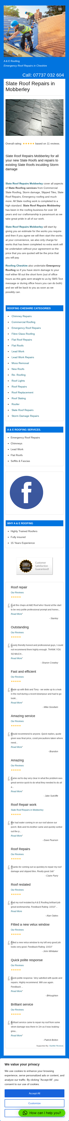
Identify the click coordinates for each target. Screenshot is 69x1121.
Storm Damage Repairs (25, 415)
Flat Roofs (18, 345)
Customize (34, 1103)
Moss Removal (20, 363)
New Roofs (18, 368)
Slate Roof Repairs (22, 410)
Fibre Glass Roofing (23, 333)
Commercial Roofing (23, 322)
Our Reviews (17, 592)
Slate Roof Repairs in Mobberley (27, 810)
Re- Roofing (19, 374)
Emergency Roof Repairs (26, 327)
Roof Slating (19, 398)
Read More (16, 614)
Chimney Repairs (22, 316)
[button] (41, 1113)
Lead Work (18, 351)
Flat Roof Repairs (22, 339)
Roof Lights (18, 380)
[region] (34, 1089)
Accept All (34, 1093)
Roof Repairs (19, 386)
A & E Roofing (12, 61)
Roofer (16, 404)
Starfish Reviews (56, 1046)
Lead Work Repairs (23, 357)
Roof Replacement (22, 392)
